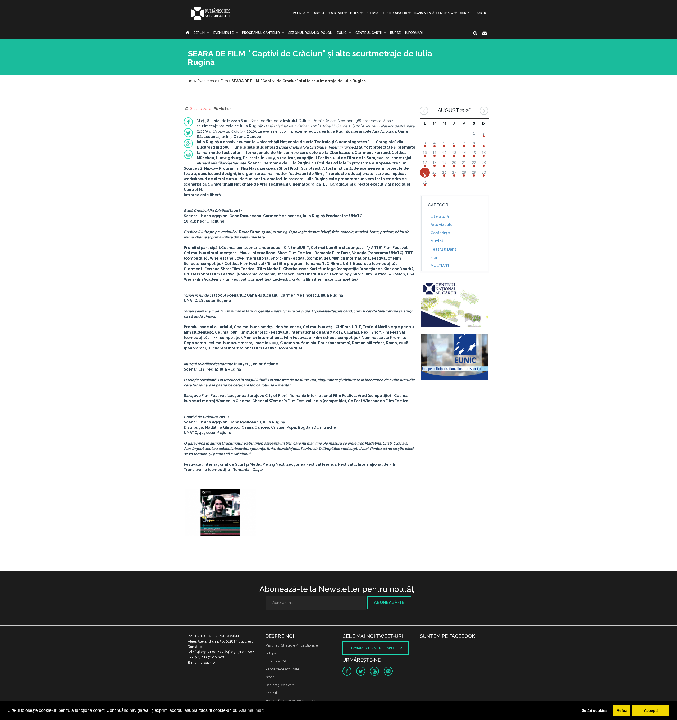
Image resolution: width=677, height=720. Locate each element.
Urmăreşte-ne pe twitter (375, 648)
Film (434, 257)
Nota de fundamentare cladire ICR (292, 701)
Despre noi (335, 13)
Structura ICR (275, 661)
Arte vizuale (441, 225)
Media (354, 13)
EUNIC (342, 33)
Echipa (270, 653)
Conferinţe (440, 233)
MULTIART (440, 266)
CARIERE (482, 13)
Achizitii (271, 693)
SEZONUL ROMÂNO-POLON (310, 33)
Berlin (199, 33)
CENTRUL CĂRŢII (368, 33)
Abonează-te (389, 602)
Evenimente (223, 33)
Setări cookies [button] (594, 710)
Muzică (437, 241)
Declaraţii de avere (280, 685)
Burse (395, 33)
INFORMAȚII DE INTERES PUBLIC (386, 13)
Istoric (270, 677)
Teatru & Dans (443, 249)
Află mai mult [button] (251, 710)
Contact (466, 13)
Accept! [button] (651, 710)
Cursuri (318, 13)
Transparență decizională (433, 13)
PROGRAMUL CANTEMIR (261, 33)
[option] (220, 513)
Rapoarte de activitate (282, 669)
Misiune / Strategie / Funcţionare (291, 645)
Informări (414, 33)
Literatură (440, 216)
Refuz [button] (622, 710)
